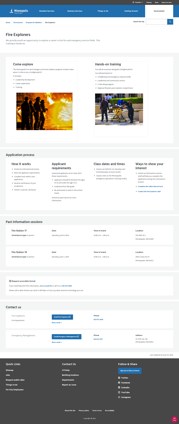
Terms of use (97, 410)
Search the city (138, 21)
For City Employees (15, 389)
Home (8, 22)
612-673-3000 (67, 286)
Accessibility (109, 410)
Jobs (8, 375)
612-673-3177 (98, 339)
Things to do (11, 385)
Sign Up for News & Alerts (129, 370)
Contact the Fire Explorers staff (149, 191)
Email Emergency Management (65, 336)
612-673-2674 (98, 319)
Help (66, 370)
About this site (70, 410)
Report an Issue (167, 2)
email (48, 286)
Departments (68, 380)
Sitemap (149, 2)
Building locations (70, 375)
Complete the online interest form (150, 186)
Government (18, 22)
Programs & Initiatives (34, 22)
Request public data (15, 380)
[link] (138, 2)
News (156, 2)
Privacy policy (84, 410)
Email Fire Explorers (61, 317)
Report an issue (69, 385)
